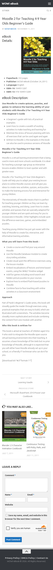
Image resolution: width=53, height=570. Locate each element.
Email (30, 495)
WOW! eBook (10, 3)
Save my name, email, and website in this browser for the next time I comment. (26, 517)
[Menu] (49, 3)
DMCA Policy (28, 558)
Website (9, 505)
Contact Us (42, 558)
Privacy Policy (12, 558)
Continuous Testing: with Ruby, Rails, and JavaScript (36, 447)
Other (5, 10)
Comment (10, 475)
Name (8, 495)
